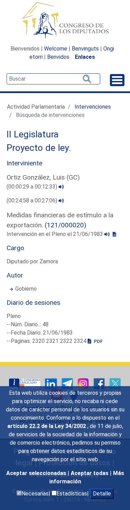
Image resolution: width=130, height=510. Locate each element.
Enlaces (85, 57)
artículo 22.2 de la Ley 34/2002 (47, 426)
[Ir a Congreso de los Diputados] (65, 20)
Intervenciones (93, 106)
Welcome (55, 48)
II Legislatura (33, 134)
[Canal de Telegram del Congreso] (68, 383)
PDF (98, 341)
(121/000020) (65, 225)
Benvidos (58, 57)
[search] (53, 78)
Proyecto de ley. (39, 148)
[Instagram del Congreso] (84, 383)
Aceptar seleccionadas (37, 473)
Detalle (102, 493)
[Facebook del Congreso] (100, 383)
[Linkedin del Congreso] (51, 383)
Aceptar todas (90, 473)
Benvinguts (85, 48)
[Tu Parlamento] (25, 383)
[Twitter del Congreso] (115, 383)
